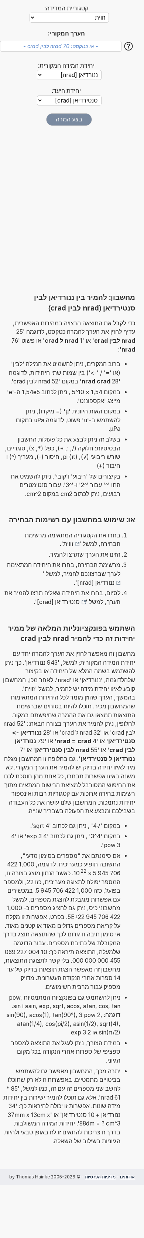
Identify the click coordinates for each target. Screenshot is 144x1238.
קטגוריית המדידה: (66, 8)
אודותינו (127, 1177)
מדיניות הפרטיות (100, 1177)
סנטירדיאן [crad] (58, 601)
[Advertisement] (72, 209)
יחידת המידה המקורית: (66, 65)
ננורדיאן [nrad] (95, 582)
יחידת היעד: (66, 90)
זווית (68, 543)
